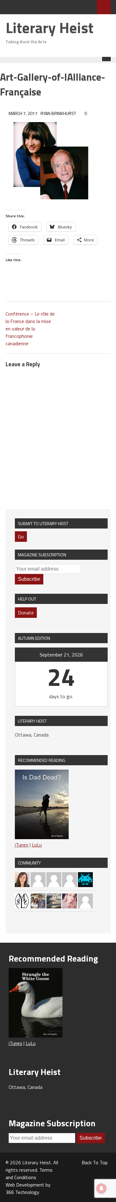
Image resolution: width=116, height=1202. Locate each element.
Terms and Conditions (29, 1173)
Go (21, 536)
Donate (26, 612)
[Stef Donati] (38, 879)
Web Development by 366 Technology (28, 1188)
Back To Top (95, 1162)
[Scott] (69, 879)
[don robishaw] (38, 900)
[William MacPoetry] (53, 900)
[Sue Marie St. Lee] (22, 900)
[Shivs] (53, 879)
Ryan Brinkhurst (58, 113)
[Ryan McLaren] (85, 900)
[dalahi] (85, 879)
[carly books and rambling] (69, 900)
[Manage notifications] (101, 1188)
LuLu (37, 844)
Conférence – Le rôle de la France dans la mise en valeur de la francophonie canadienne (30, 328)
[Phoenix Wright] (22, 879)
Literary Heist (49, 27)
